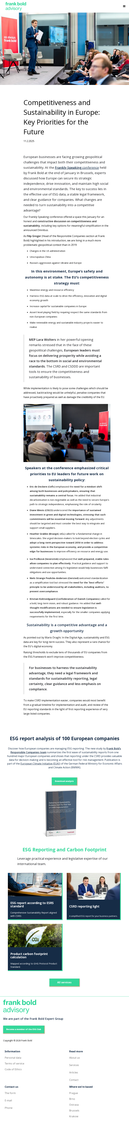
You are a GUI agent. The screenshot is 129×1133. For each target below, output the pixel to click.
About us (74, 1057)
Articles (73, 1072)
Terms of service (14, 1063)
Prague (73, 1093)
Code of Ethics (13, 1069)
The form (10, 1093)
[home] (14, 6)
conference (77, 167)
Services (74, 1065)
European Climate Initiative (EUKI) (40, 763)
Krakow (73, 1116)
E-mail (8, 1100)
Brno (72, 1099)
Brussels (74, 1110)
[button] (124, 6)
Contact (74, 1080)
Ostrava (74, 1104)
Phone (8, 1108)
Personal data (13, 1057)
